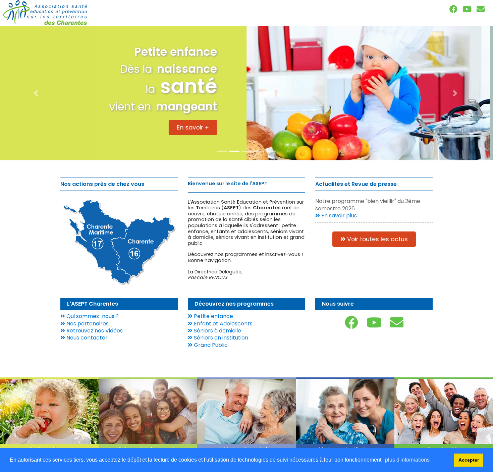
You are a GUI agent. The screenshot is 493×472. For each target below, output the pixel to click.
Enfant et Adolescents (223, 323)
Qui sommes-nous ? (92, 316)
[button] (37, 93)
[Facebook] (453, 9)
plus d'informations (407, 460)
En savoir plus (338, 215)
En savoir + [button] (212, 126)
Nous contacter (86, 338)
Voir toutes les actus (376, 239)
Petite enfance (213, 316)
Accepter (468, 460)
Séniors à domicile (217, 330)
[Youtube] (467, 9)
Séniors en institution (220, 338)
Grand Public (210, 345)
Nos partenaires (87, 323)
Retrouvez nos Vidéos (94, 330)
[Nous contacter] (481, 9)
